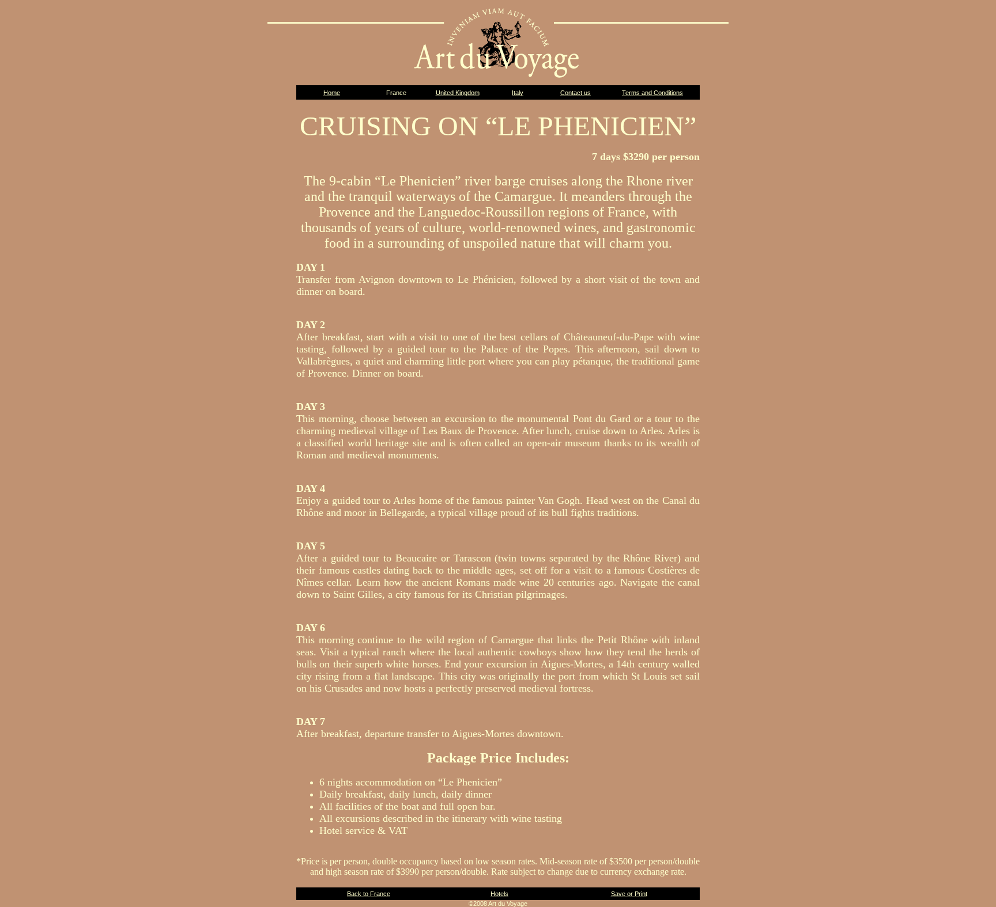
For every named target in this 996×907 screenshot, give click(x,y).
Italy (517, 92)
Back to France (368, 893)
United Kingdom (458, 92)
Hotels (499, 893)
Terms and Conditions (652, 92)
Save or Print (629, 893)
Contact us (575, 92)
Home (331, 92)
